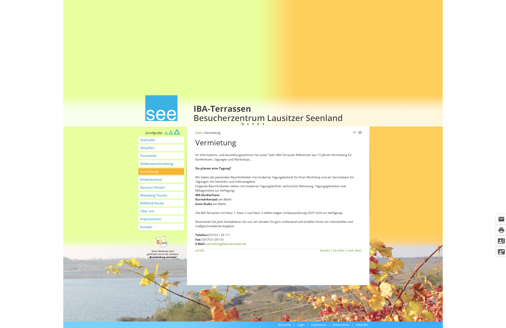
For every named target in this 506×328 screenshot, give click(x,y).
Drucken (338, 250)
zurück (199, 250)
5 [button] (263, 124)
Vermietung (149, 171)
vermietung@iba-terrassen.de (226, 244)
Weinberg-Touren (153, 195)
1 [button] (243, 124)
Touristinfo (148, 155)
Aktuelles (147, 148)
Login (301, 325)
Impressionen (150, 219)
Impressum (318, 325)
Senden (325, 250)
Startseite (147, 140)
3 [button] (253, 124)
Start (198, 133)
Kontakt (146, 227)
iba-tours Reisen (152, 187)
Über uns (147, 211)
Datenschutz (341, 325)
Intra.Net (362, 325)
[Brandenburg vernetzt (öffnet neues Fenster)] (162, 257)
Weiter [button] (437, 60)
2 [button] (248, 124)
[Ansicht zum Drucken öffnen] (360, 133)
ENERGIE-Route (152, 203)
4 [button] (258, 124)
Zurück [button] (69, 60)
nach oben (354, 250)
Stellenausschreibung (156, 163)
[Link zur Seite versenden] (354, 133)
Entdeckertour (151, 179)
